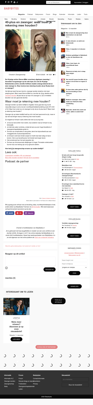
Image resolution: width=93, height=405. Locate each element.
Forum (48, 14)
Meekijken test (67, 165)
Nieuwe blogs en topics (26, 381)
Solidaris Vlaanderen (51, 198)
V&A (77, 159)
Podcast (30, 14)
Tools (85, 14)
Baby (6, 19)
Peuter (70, 19)
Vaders (86, 19)
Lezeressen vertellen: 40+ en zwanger (18, 155)
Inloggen (85, 2)
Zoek (74, 273)
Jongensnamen (69, 253)
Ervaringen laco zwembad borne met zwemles (73, 185)
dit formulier (36, 207)
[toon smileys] (6, 267)
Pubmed (44, 198)
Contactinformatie (38, 378)
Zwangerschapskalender (27, 386)
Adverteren (36, 381)
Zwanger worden (9, 381)
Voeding (40, 21)
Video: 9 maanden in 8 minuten (75, 49)
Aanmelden (78, 2)
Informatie (71, 14)
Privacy (35, 384)
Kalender (62, 14)
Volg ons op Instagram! (47, 347)
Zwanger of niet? (67, 194)
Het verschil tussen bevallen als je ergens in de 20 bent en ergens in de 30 (76, 81)
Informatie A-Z (8, 378)
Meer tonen (74, 207)
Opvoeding (61, 19)
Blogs (55, 14)
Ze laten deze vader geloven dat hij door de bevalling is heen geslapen (77, 91)
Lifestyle (43, 19)
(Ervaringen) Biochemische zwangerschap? (71, 175)
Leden (79, 14)
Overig (75, 225)
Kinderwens (33, 19)
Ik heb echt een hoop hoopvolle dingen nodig (73, 156)
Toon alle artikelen (58, 301)
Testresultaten (78, 167)
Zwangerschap (50, 21)
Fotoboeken (22, 384)
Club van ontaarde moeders (44, 237)
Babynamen (39, 14)
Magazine (21, 14)
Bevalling (14, 19)
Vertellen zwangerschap (70, 223)
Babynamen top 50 (74, 255)
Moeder (51, 19)
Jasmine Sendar (10, 95)
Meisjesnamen (79, 253)
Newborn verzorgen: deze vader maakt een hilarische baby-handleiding (76, 101)
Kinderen (23, 19)
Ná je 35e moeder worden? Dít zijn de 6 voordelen (22, 158)
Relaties (78, 19)
